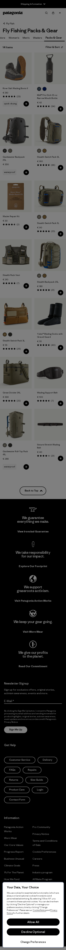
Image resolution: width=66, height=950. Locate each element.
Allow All (33, 922)
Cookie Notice (39, 910)
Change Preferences (33, 942)
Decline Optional (33, 932)
